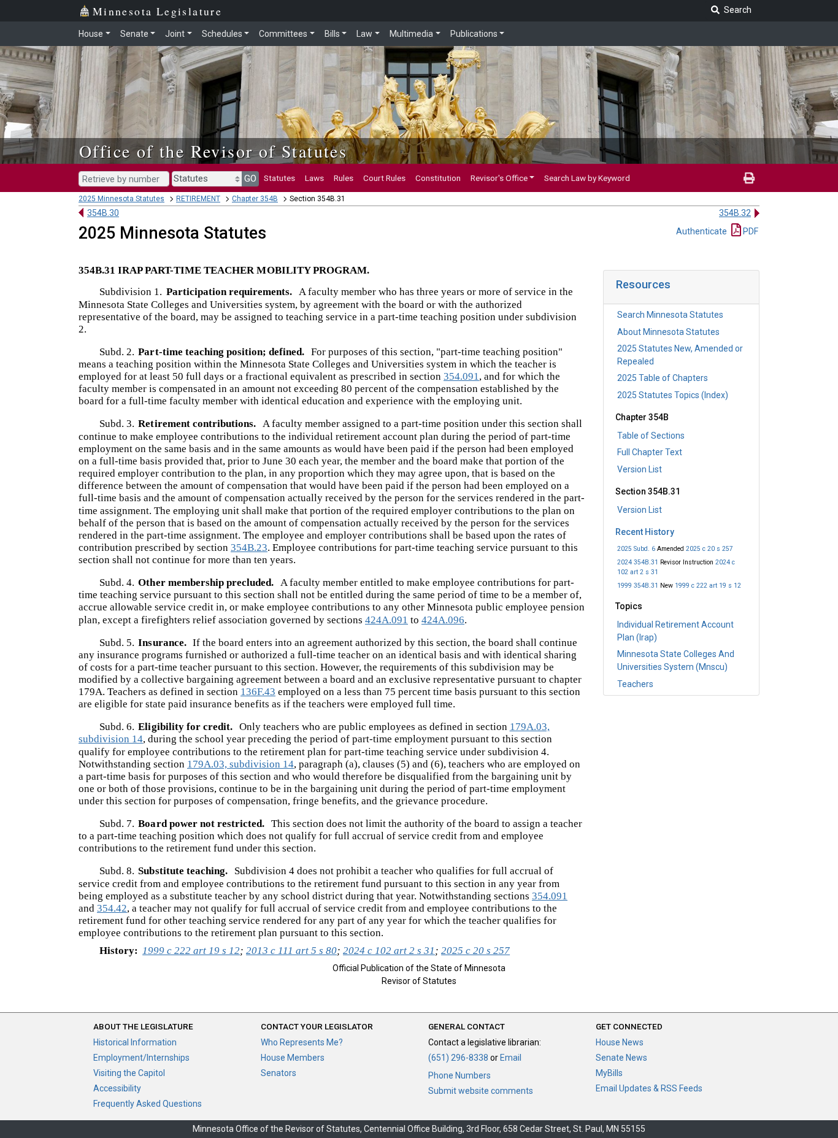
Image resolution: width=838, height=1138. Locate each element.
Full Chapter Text (649, 452)
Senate (134, 34)
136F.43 (257, 692)
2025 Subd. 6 (636, 549)
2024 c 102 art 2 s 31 (389, 950)
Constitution (438, 178)
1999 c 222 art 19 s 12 (708, 586)
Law (364, 34)
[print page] (749, 178)
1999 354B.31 (637, 586)
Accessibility (117, 1088)
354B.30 (103, 213)
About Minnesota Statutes (668, 332)
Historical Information (135, 1042)
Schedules (222, 34)
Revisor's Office (499, 178)
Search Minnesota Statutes (670, 315)
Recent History (644, 532)
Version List (639, 469)
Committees (283, 34)
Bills (332, 34)
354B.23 (249, 547)
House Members (293, 1058)
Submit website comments (480, 1091)
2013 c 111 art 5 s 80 (291, 950)
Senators (278, 1073)
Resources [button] (643, 284)
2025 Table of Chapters (662, 378)
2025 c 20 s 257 (709, 549)
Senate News (621, 1058)
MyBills (609, 1073)
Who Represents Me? (302, 1042)
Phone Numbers (459, 1075)
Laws (314, 178)
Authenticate (701, 231)
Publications (474, 34)
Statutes (279, 178)
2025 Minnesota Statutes (121, 198)
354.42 (112, 908)
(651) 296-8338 (458, 1058)
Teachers (635, 684)
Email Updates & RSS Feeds (649, 1088)
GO (250, 178)
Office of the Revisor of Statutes (213, 151)
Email (510, 1058)
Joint (175, 34)
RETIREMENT (198, 198)
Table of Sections (651, 435)
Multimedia (411, 34)
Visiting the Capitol (129, 1073)
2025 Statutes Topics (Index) (672, 395)
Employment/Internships (141, 1058)
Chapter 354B (255, 198)
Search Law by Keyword (587, 178)
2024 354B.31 (637, 562)
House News (620, 1042)
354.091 (461, 376)
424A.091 (386, 620)
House (91, 34)
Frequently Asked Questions (147, 1104)
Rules (343, 178)
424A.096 (442, 620)
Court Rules (384, 178)
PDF (749, 231)
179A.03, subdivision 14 (240, 764)
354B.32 (735, 213)
